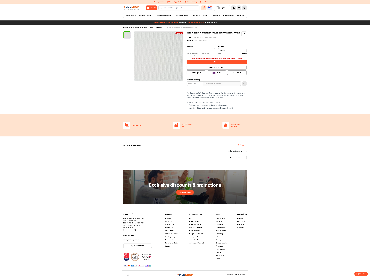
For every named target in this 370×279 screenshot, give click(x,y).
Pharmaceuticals (228, 15)
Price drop (179, 33)
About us (240, 15)
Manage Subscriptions (195, 234)
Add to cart (217, 62)
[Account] (233, 7)
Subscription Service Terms (197, 237)
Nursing (205, 15)
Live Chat (362, 274)
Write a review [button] (235, 158)
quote (219, 73)
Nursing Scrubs (221, 230)
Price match (237, 73)
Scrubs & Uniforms (145, 15)
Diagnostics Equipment (163, 15)
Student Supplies (221, 243)
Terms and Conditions (195, 227)
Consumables (220, 227)
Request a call (139, 246)
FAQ (189, 218)
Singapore (240, 227)
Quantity (190, 46)
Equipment (219, 221)
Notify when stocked (216, 67)
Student (215, 15)
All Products (220, 255)
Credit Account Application (196, 243)
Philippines (240, 224)
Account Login (169, 227)
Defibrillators (220, 224)
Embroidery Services (171, 234)
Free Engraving (170, 237)
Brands (218, 252)
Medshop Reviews (171, 240)
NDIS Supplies (220, 249)
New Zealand (241, 221)
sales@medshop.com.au (131, 240)
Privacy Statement (194, 230)
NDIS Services (169, 230)
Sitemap (218, 258)
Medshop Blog (169, 224)
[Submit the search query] (160, 8)
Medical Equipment (182, 15)
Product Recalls (193, 240)
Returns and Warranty (195, 224)
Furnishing (219, 234)
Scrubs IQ (168, 246)
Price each (222, 46)
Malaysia (240, 218)
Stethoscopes (130, 15)
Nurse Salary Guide (171, 243)
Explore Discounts (185, 192)
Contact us (168, 221)
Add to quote (196, 73)
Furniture (195, 15)
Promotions (219, 246)
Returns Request (193, 221)
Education (219, 237)
